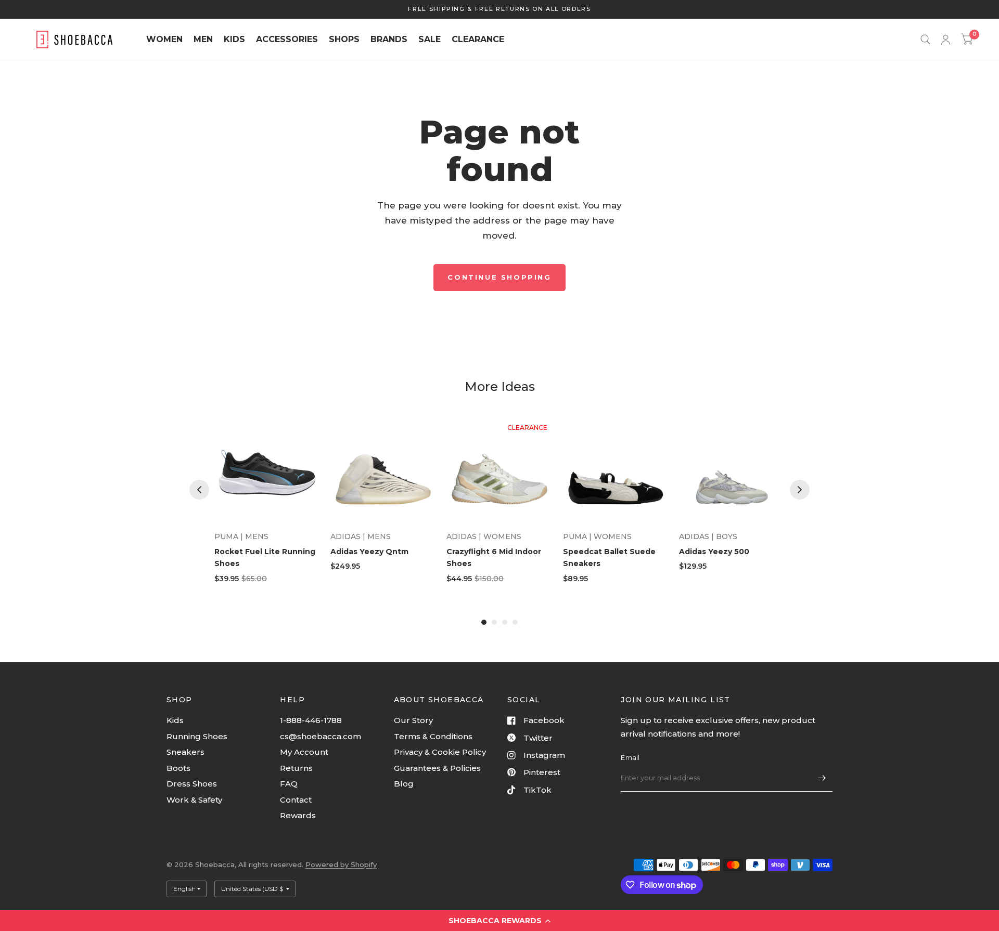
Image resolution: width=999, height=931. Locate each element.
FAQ (289, 784)
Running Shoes (196, 736)
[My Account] (946, 39)
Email (630, 757)
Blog (404, 784)
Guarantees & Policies (437, 768)
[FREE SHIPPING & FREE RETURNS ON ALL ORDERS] (499, 9)
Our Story (413, 720)
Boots (178, 768)
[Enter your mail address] (822, 778)
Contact (296, 800)
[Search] (925, 39)
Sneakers (185, 752)
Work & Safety (194, 800)
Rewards (298, 815)
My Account (304, 752)
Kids (175, 720)
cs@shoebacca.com (320, 736)
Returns (296, 768)
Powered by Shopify (341, 864)
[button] (499, 920)
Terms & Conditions (433, 736)
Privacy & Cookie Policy (440, 752)
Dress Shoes (191, 784)
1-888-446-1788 (311, 720)
